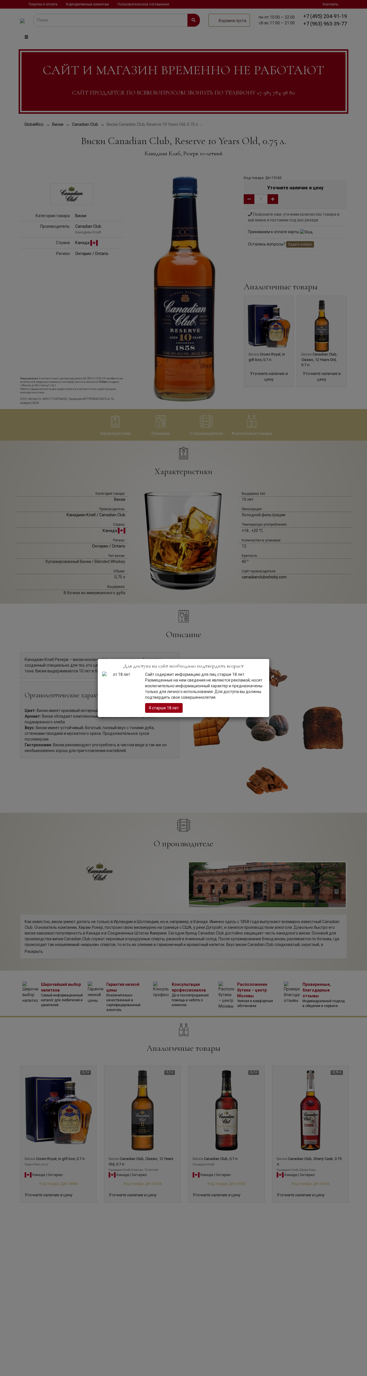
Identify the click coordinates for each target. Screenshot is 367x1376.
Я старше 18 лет (164, 708)
